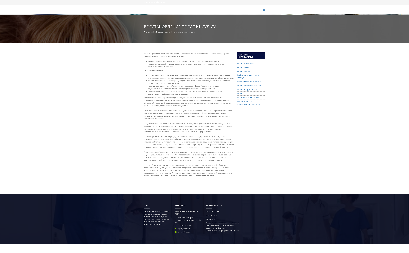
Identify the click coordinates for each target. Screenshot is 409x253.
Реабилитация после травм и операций (248, 76)
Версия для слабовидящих (155, 2)
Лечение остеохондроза (246, 63)
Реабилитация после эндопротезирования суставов (248, 102)
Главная (147, 32)
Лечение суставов (243, 67)
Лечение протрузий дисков (247, 90)
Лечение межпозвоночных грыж (249, 86)
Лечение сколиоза (244, 71)
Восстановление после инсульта (249, 82)
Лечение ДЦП (242, 93)
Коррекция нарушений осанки (248, 97)
